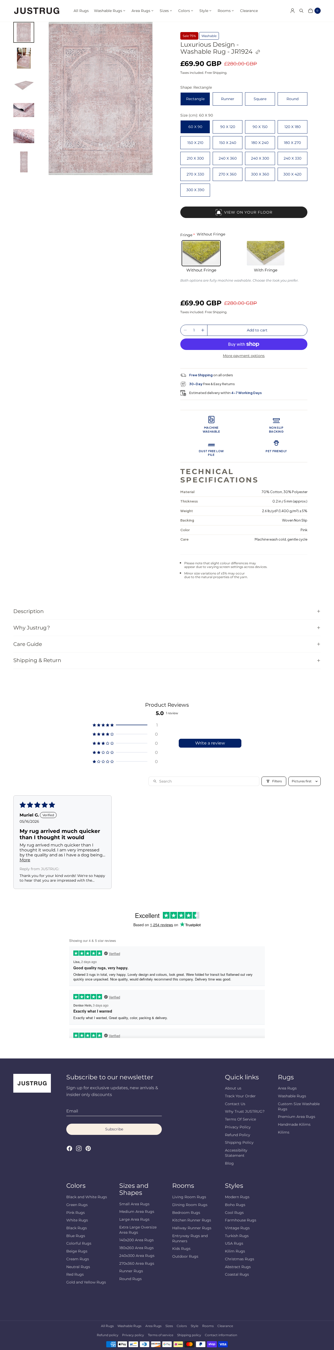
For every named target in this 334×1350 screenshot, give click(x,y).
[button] (125, 725)
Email (72, 1111)
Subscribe (114, 1129)
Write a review (210, 743)
